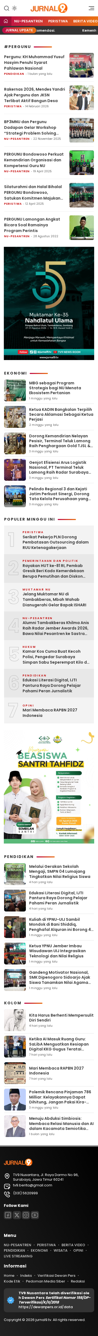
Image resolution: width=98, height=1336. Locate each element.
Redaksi (78, 1281)
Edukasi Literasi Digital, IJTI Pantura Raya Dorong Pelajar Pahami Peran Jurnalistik (52, 685)
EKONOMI (39, 1250)
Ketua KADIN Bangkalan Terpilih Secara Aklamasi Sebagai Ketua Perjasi (61, 414)
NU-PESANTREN (28, 21)
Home (9, 1275)
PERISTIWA (58, 21)
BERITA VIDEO (73, 1245)
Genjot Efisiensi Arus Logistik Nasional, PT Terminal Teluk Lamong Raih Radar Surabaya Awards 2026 (58, 470)
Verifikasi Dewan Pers (56, 1275)
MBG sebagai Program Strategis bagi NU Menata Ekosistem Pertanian (55, 388)
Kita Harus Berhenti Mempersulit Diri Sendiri (61, 1018)
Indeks (26, 1275)
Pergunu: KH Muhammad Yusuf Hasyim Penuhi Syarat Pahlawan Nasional (34, 62)
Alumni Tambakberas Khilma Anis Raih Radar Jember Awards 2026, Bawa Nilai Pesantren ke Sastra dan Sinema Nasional (56, 628)
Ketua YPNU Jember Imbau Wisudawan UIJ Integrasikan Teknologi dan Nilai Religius (57, 950)
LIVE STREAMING (18, 1256)
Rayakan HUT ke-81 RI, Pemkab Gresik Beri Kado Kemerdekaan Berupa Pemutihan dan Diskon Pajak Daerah (53, 571)
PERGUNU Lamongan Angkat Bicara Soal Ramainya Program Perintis (32, 224)
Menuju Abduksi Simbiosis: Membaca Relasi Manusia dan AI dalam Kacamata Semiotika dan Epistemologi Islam (61, 1126)
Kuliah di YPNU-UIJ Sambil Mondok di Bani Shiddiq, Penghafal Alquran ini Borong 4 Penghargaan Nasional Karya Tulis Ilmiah (60, 929)
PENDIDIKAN (14, 74)
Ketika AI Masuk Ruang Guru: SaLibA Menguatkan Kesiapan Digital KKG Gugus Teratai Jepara (59, 1046)
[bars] (89, 9)
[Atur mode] (14, 8)
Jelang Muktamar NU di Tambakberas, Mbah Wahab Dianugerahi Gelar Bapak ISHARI (54, 599)
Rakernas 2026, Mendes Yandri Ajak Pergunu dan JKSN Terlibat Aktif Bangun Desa (34, 95)
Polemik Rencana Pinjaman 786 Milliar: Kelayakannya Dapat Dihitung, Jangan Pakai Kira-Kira (60, 1099)
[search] (6, 7)
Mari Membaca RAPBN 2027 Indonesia (50, 713)
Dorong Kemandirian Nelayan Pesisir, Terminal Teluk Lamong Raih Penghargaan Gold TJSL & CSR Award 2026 (59, 443)
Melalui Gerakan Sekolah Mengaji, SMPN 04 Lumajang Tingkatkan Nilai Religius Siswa (59, 871)
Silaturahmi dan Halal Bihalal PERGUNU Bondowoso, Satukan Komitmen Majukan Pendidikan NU (33, 192)
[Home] (5, 21)
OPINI (78, 1250)
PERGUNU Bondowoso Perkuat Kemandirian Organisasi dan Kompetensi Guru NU (34, 160)
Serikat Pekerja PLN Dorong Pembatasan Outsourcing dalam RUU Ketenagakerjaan (56, 542)
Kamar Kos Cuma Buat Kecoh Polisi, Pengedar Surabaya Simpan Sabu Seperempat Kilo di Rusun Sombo (55, 657)
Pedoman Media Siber (45, 1281)
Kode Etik (12, 1281)
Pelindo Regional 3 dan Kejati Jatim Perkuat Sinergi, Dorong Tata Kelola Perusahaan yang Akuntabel (59, 496)
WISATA (61, 1250)
